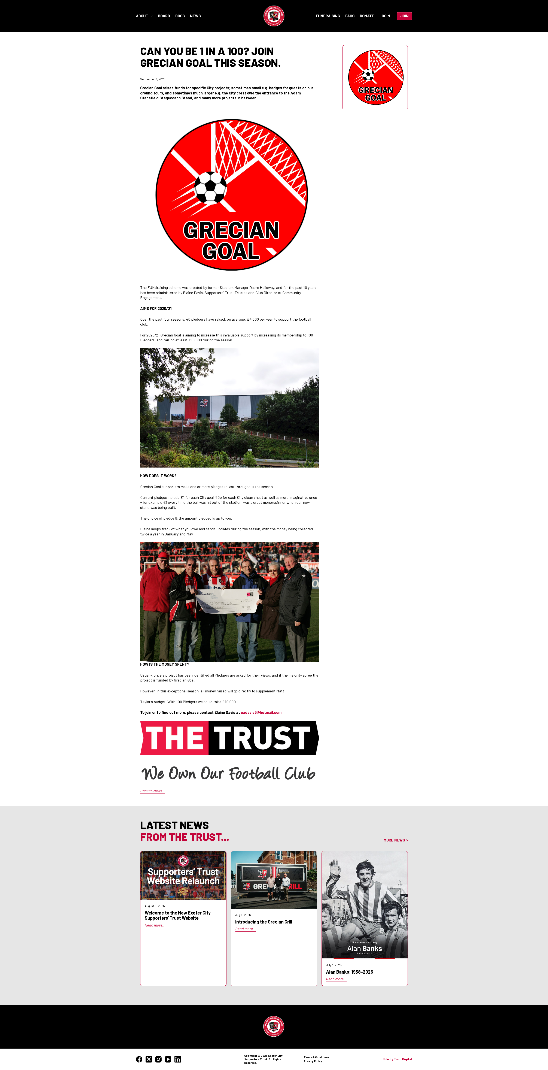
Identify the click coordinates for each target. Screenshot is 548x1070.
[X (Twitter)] (149, 1059)
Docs (180, 15)
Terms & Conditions (316, 1057)
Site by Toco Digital (397, 1059)
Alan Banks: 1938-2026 (349, 971)
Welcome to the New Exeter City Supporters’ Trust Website (178, 915)
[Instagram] (158, 1059)
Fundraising (328, 15)
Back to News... (152, 790)
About (142, 15)
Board (164, 15)
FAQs (349, 15)
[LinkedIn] (177, 1059)
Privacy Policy (313, 1061)
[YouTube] (168, 1059)
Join (404, 15)
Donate (367, 15)
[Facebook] (139, 1059)
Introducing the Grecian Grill (263, 921)
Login (385, 15)
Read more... (155, 925)
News (195, 15)
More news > (396, 840)
